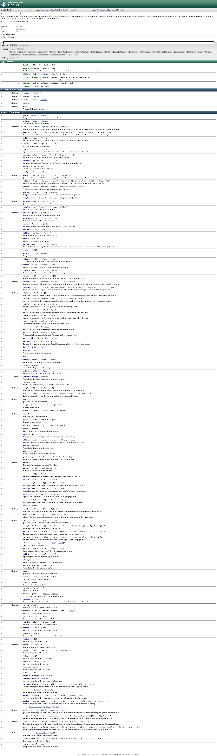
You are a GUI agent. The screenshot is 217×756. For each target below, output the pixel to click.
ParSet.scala (20, 29)
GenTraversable (43, 678)
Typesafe (136, 754)
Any (39, 172)
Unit (76, 198)
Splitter (36, 382)
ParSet (13, 5)
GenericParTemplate (50, 10)
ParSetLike (102, 10)
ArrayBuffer (40, 229)
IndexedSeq (47, 622)
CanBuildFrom (82, 132)
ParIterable (82, 10)
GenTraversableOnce (42, 127)
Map (36, 645)
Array (47, 198)
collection (15, 2)
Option (50, 276)
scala (10, 2)
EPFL (117, 754)
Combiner (44, 332)
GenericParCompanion (69, 187)
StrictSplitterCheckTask (49, 74)
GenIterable (45, 509)
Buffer (42, 616)
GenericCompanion (40, 187)
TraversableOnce (67, 298)
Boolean (43, 100)
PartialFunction (43, 175)
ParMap (47, 341)
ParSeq (32, 656)
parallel (21, 2)
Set (123, 10)
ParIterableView (35, 707)
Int (30, 106)
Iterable (41, 721)
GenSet (29, 10)
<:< (47, 650)
